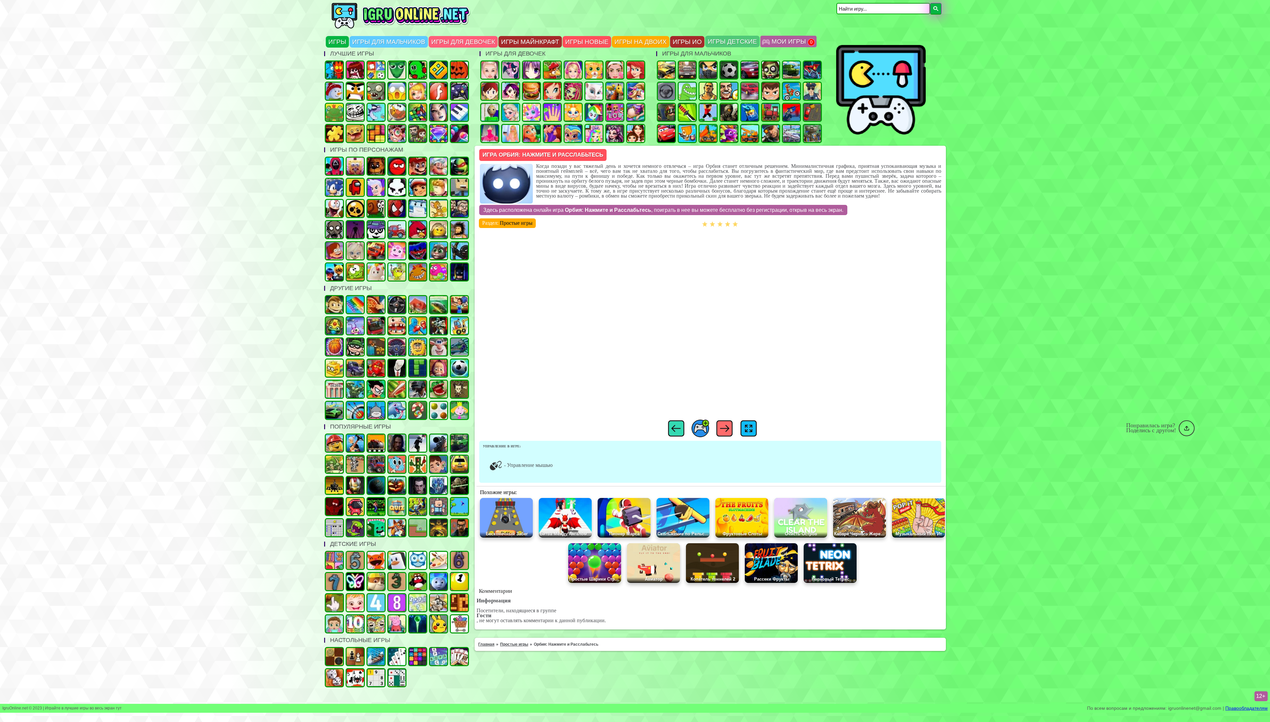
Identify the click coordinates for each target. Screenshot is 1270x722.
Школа (334, 389)
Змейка (396, 70)
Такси (459, 464)
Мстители (355, 389)
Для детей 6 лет (459, 560)
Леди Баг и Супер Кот (334, 272)
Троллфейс (355, 112)
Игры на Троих (417, 70)
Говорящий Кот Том (438, 250)
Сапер (334, 527)
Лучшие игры (438, 112)
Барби (573, 70)
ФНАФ (376, 166)
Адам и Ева (417, 347)
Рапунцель (531, 133)
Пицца (376, 304)
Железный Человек (355, 485)
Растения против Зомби (376, 91)
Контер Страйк (666, 112)
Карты (459, 656)
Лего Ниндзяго (376, 368)
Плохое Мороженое (396, 187)
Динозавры (687, 91)
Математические (417, 602)
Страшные (396, 91)
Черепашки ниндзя (459, 166)
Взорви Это (687, 133)
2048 (417, 656)
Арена (355, 464)
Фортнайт (749, 112)
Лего (438, 229)
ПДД (417, 464)
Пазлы (334, 133)
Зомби (770, 70)
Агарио (459, 70)
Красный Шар (396, 166)
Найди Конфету (417, 410)
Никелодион (376, 623)
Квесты (396, 506)
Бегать (334, 304)
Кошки (594, 70)
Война (729, 112)
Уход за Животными (573, 112)
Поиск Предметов (396, 112)
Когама (459, 187)
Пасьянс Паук (355, 677)
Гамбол (396, 464)
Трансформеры (438, 485)
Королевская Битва (417, 389)
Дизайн (489, 133)
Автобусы (376, 325)
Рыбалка (438, 304)
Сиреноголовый (355, 229)
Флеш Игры (438, 91)
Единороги (531, 112)
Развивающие (334, 560)
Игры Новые (587, 41)
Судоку (376, 677)
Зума (334, 325)
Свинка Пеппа (396, 623)
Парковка (812, 112)
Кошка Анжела (594, 91)
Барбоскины (355, 250)
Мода (510, 133)
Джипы (459, 443)
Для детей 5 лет (355, 560)
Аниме (531, 70)
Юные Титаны (376, 389)
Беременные (635, 112)
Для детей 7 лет (334, 581)
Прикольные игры (355, 133)
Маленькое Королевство (459, 410)
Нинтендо (438, 527)
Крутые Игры (355, 91)
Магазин (459, 623)
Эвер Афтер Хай (614, 133)
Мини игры (396, 560)
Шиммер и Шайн (573, 133)
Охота (438, 443)
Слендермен (396, 368)
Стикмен (459, 250)
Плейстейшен (396, 527)
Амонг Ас (355, 187)
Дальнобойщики (355, 368)
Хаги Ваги (417, 250)
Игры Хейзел (355, 602)
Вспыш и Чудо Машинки (376, 250)
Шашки (334, 656)
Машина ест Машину (812, 70)
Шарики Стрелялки (417, 623)
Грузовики (708, 133)
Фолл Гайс (376, 272)
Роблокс (438, 187)
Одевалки (489, 70)
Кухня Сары (489, 91)
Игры (337, 41)
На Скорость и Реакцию (438, 389)
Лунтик (396, 250)
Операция (417, 91)
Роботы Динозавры (459, 347)
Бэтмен (459, 272)
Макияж (614, 70)
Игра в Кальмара (334, 166)
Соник (334, 187)
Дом (417, 304)
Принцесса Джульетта (594, 133)
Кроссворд (438, 656)
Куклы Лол (614, 112)
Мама (635, 133)
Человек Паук (396, 208)
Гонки (687, 70)
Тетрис (417, 368)
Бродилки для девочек (510, 91)
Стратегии (812, 133)
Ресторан (459, 304)
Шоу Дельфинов (396, 410)
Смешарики (417, 581)
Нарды (334, 677)
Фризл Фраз (438, 272)
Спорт (459, 368)
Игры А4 (376, 187)
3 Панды (376, 229)
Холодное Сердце (510, 112)
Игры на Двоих (640, 41)
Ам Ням (355, 272)
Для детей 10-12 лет (355, 623)
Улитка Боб (376, 208)
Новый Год (334, 91)
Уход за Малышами (334, 623)
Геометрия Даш (438, 70)
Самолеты (791, 133)
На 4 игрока (376, 70)
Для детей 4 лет (376, 602)
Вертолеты (334, 485)
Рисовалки (355, 581)
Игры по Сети (459, 91)
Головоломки (376, 133)
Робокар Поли (417, 208)
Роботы (438, 325)
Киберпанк (396, 443)
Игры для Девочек (463, 41)
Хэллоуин (396, 485)
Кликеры (334, 602)
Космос (376, 485)
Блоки (459, 602)
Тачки (666, 133)
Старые (459, 506)
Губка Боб (355, 166)
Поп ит (355, 304)
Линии (438, 410)
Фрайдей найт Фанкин (355, 70)
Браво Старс (355, 208)
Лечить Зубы (396, 325)
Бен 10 (770, 91)
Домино (396, 677)
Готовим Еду (531, 91)
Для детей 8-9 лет (396, 602)
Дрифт (749, 91)
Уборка (355, 325)
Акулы (376, 410)
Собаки (438, 602)
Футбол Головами (729, 91)
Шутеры (791, 112)
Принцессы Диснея (635, 70)
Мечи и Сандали (334, 506)
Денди (376, 506)
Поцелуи (552, 133)
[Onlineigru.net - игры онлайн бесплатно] (880, 133)
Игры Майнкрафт (530, 41)
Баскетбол (334, 347)
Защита (334, 464)
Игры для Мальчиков (388, 41)
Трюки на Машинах (334, 410)
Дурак (396, 656)
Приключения (417, 133)
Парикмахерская (635, 91)
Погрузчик (376, 347)
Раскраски (438, 560)
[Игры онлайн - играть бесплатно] (415, 27)
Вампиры (417, 485)
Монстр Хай (573, 91)
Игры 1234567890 (459, 581)
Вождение (666, 91)
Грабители (355, 347)
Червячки (334, 208)
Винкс (552, 91)
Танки (791, 70)
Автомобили (396, 347)
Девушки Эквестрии (594, 112)
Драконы (729, 133)
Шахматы (355, 656)
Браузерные (355, 506)
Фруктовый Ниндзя (396, 389)
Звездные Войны (459, 485)
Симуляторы (396, 304)
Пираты (438, 506)
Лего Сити (334, 443)
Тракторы (376, 464)
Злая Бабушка (355, 443)
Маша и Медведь (438, 368)
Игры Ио (687, 41)
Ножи (687, 112)
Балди (489, 112)
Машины (666, 70)
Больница (396, 133)
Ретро (459, 527)
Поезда (770, 112)
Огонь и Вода (334, 70)
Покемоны (438, 623)
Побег (459, 208)
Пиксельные (417, 527)
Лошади (614, 91)
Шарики (459, 133)
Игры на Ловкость (334, 368)
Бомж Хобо (459, 229)
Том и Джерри (438, 208)
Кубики (376, 527)
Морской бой (376, 656)
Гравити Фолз (334, 250)
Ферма (552, 70)
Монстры (355, 527)
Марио (417, 166)
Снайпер (770, 133)
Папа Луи (438, 166)
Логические (417, 112)
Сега (417, 506)
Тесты (417, 560)
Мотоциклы (791, 91)
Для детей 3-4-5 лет (376, 560)
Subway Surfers (417, 187)
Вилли (396, 229)
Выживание (459, 389)
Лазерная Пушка (396, 272)
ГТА (708, 91)
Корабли (459, 325)
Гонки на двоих (749, 70)
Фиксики (438, 581)
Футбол (729, 70)
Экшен (417, 443)
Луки (355, 410)
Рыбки (376, 112)
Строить (749, 133)
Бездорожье (376, 443)
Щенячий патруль (376, 581)
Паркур (708, 112)
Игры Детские (732, 41)
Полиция (812, 91)
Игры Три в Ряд (438, 133)
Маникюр (552, 112)
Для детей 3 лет (396, 581)
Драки (417, 325)
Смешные (438, 347)
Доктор (438, 464)
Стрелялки (708, 70)
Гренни (334, 229)
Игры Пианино (459, 112)
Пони (510, 70)
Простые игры (334, 112)
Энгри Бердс (417, 229)
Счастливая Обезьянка (417, 272)
